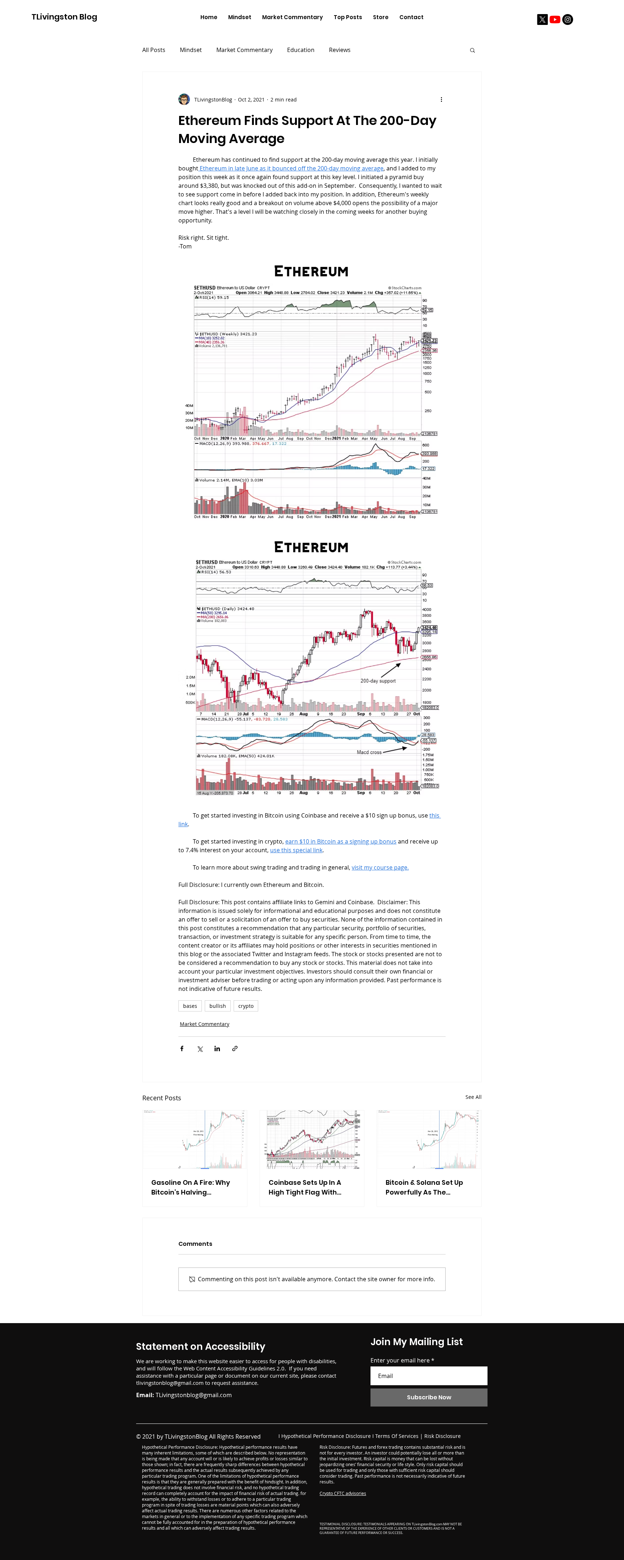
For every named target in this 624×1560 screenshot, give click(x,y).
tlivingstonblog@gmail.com (170, 1382)
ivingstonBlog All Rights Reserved (216, 1436)
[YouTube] (555, 19)
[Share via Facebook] (181, 1048)
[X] (542, 19)
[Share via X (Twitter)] (199, 1048)
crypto (246, 1005)
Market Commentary (244, 50)
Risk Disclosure (442, 1436)
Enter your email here (400, 1360)
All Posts (153, 50)
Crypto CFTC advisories (343, 1493)
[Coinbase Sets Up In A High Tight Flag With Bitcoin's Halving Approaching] (312, 1139)
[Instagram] (567, 19)
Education (301, 50)
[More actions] (441, 99)
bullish (217, 1005)
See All (473, 1096)
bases (190, 1005)
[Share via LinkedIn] (217, 1048)
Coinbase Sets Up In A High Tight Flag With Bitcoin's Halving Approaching (305, 1187)
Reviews (340, 50)
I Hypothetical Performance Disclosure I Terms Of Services (348, 1436)
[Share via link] (234, 1048)
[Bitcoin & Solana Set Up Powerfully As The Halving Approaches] (429, 1139)
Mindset (191, 50)
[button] (472, 50)
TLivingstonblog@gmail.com (194, 1395)
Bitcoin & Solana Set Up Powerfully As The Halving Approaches (424, 1187)
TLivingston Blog (64, 16)
